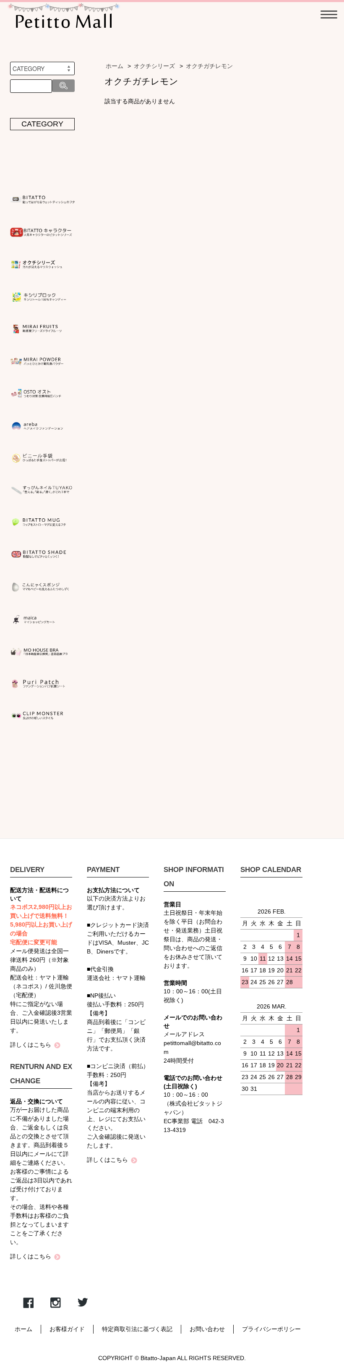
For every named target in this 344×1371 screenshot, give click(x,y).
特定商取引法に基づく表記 (137, 1329)
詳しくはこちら (30, 1044)
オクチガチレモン (209, 66)
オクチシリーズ (154, 66)
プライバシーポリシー (271, 1329)
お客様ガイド (67, 1329)
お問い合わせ (207, 1329)
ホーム (114, 66)
